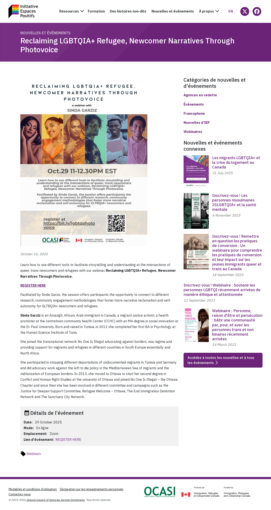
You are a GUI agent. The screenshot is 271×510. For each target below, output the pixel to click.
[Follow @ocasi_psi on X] (244, 11)
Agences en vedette (200, 95)
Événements (194, 104)
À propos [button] (206, 11)
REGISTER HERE (68, 439)
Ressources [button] (69, 11)
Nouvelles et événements (173, 11)
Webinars (33, 454)
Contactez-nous (19, 494)
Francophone (194, 113)
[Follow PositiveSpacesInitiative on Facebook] (257, 11)
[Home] (23, 11)
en (230, 11)
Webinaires (193, 132)
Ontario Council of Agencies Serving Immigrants (55, 500)
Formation (96, 11)
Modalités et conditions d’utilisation (32, 489)
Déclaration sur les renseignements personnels (91, 489)
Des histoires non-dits (128, 11)
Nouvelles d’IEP (197, 122)
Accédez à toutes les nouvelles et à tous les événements (221, 360)
